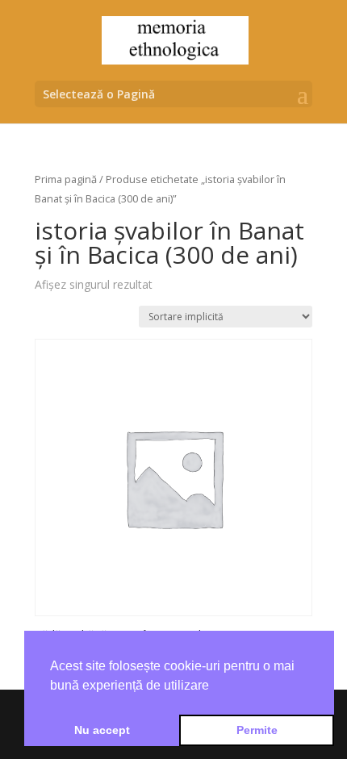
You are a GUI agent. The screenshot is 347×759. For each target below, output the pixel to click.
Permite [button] (257, 730)
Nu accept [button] (102, 730)
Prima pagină (66, 179)
